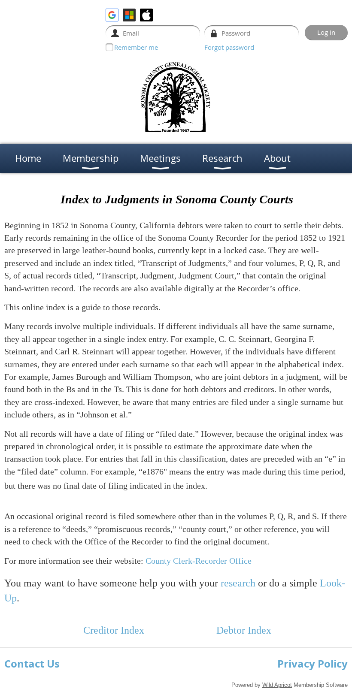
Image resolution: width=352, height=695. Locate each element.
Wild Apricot (277, 685)
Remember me (136, 47)
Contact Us (32, 663)
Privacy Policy (312, 663)
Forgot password (229, 47)
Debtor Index (243, 630)
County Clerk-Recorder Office (199, 560)
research (238, 583)
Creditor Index (113, 630)
